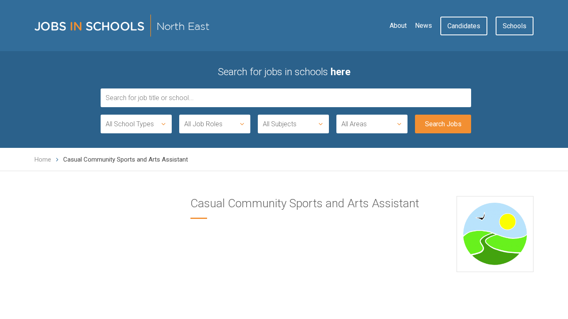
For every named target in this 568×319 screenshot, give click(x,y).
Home (43, 159)
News (423, 25)
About (398, 25)
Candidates (463, 26)
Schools (514, 26)
